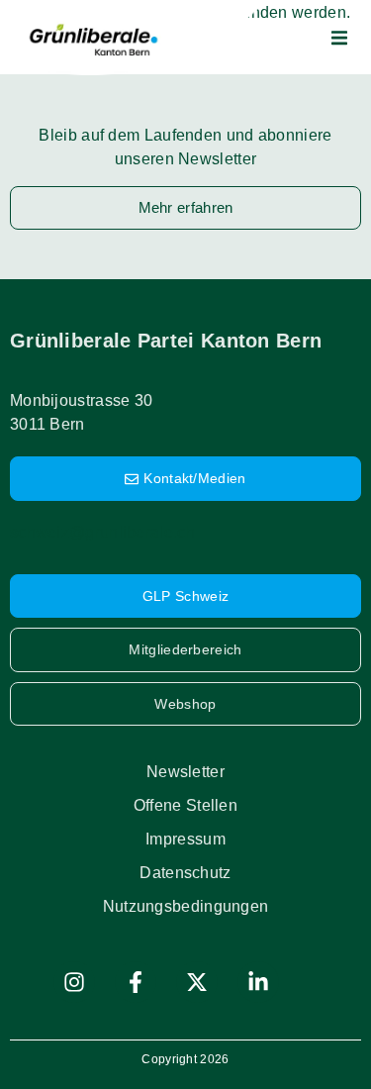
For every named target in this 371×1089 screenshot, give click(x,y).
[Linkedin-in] (258, 982)
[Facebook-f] (135, 982)
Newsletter (185, 771)
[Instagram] (74, 982)
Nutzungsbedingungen (186, 906)
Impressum (185, 839)
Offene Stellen (185, 805)
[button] (339, 37)
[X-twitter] (197, 982)
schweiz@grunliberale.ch (102, 532)
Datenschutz (185, 872)
